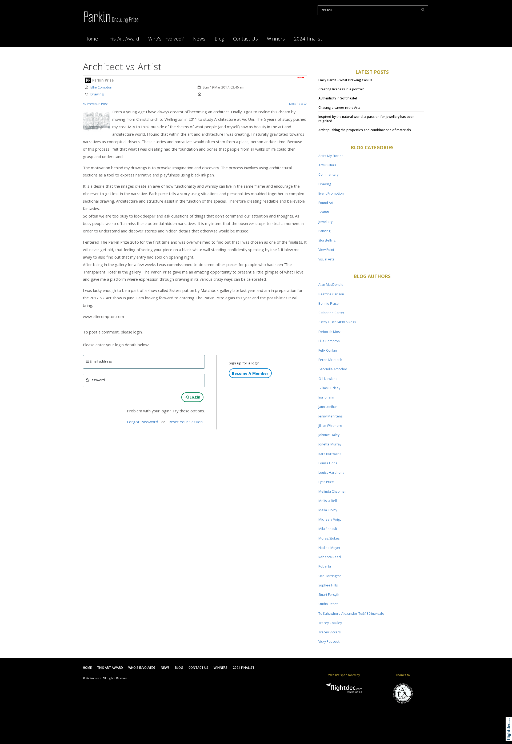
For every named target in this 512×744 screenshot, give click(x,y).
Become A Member (250, 373)
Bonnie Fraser (329, 303)
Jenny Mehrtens (330, 416)
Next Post (296, 104)
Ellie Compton (101, 87)
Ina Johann (326, 397)
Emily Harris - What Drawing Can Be (345, 80)
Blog (219, 38)
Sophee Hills (328, 585)
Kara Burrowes (329, 454)
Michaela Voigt (329, 519)
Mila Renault (327, 528)
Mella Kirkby (327, 510)
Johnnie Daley (328, 435)
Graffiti (323, 212)
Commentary (328, 174)
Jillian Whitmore (330, 425)
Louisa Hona (327, 463)
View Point (326, 249)
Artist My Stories (330, 156)
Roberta (324, 566)
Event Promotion (331, 193)
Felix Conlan (327, 350)
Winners (276, 38)
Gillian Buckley (329, 388)
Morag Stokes (328, 538)
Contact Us (245, 38)
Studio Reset (328, 604)
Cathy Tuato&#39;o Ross (337, 322)
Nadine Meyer (329, 547)
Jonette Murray (329, 444)
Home (91, 38)
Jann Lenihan (328, 406)
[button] (510, 736)
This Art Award (123, 38)
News (199, 38)
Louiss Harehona (331, 472)
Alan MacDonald (330, 284)
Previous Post (97, 104)
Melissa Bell (327, 500)
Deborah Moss (329, 331)
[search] (423, 9)
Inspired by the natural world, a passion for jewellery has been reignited (366, 118)
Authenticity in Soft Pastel (337, 98)
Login (194, 397)
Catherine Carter (331, 313)
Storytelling (326, 240)
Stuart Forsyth (328, 594)
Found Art (325, 202)
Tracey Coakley (330, 623)
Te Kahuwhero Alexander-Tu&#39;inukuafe (351, 613)
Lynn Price (326, 482)
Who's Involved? (166, 38)
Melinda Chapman (332, 491)
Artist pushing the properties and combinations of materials (364, 130)
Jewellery (325, 221)
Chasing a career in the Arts (339, 107)
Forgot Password (142, 421)
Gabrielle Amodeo (332, 369)
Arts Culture (327, 165)
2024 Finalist (308, 38)
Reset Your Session (186, 421)
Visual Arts (326, 259)
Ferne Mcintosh (330, 359)
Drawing (96, 94)
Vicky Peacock (328, 641)
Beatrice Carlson (331, 294)
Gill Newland (328, 378)
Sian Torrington (330, 576)
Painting (324, 231)
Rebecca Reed (329, 557)
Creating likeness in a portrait (341, 89)
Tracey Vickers (329, 632)
